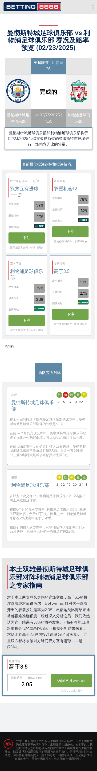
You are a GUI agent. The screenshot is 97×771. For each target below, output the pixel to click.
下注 (26, 237)
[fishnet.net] (32, 6)
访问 (71, 680)
